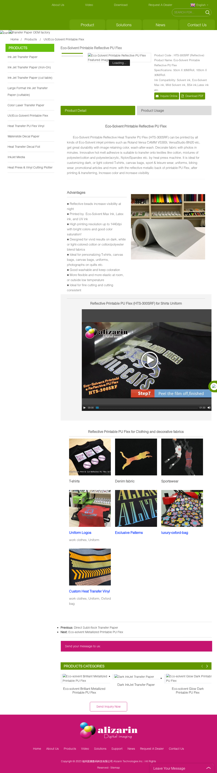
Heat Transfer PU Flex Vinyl (26, 126)
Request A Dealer (160, 5)
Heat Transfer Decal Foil (24, 146)
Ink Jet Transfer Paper (23, 57)
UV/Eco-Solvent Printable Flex (64, 39)
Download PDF (194, 96)
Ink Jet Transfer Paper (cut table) (30, 77)
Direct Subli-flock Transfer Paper (96, 627)
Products (31, 39)
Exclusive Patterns (129, 532)
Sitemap (115, 767)
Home (15, 39)
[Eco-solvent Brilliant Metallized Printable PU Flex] (86, 678)
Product (87, 24)
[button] (202, 666)
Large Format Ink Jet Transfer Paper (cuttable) (28, 91)
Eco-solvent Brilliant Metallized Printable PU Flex (84, 690)
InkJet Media (16, 157)
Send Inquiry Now (108, 706)
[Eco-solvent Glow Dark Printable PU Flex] (190, 678)
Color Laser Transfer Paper (26, 105)
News (160, 24)
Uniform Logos (80, 532)
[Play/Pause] (84, 407)
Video (89, 5)
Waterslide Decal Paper (23, 136)
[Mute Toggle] (209, 407)
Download (121, 5)
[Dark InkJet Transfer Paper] (138, 676)
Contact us (197, 24)
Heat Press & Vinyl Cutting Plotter (30, 167)
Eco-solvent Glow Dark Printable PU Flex (188, 690)
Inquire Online (168, 96)
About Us (58, 5)
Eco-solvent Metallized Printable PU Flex (95, 632)
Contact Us (176, 748)
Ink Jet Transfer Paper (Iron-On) (29, 67)
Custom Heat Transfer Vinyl (89, 591)
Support (116, 748)
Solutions (124, 24)
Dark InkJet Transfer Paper (136, 684)
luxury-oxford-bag (174, 532)
